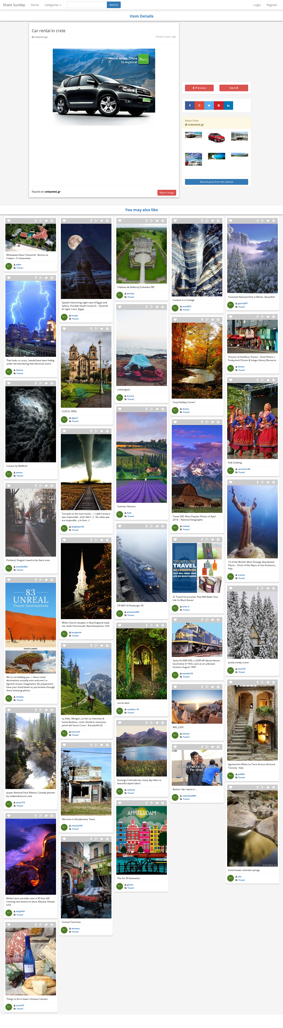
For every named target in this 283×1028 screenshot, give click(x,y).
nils (239, 876)
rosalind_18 (133, 709)
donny (185, 408)
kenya (74, 315)
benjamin (76, 632)
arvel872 (186, 306)
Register (272, 5)
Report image (167, 192)
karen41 (75, 731)
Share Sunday (14, 5)
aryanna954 (133, 611)
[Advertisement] (104, 155)
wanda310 (187, 673)
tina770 (241, 668)
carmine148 (244, 469)
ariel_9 (185, 606)
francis (130, 395)
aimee (19, 472)
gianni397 (243, 303)
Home (35, 5)
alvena (185, 733)
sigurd (74, 417)
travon (241, 574)
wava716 (20, 802)
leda (129, 512)
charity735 (76, 825)
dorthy (130, 293)
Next (232, 88)
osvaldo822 (22, 566)
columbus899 (189, 795)
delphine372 (77, 526)
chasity (19, 696)
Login (257, 5)
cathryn (131, 789)
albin (18, 264)
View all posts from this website (216, 181)
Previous (200, 88)
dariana (75, 928)
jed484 (241, 774)
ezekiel (186, 526)
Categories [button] (52, 5)
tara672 (20, 1005)
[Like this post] (8, 221)
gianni (130, 884)
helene (19, 370)
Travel (20, 267)
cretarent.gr (41, 37)
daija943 (20, 911)
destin (241, 366)
